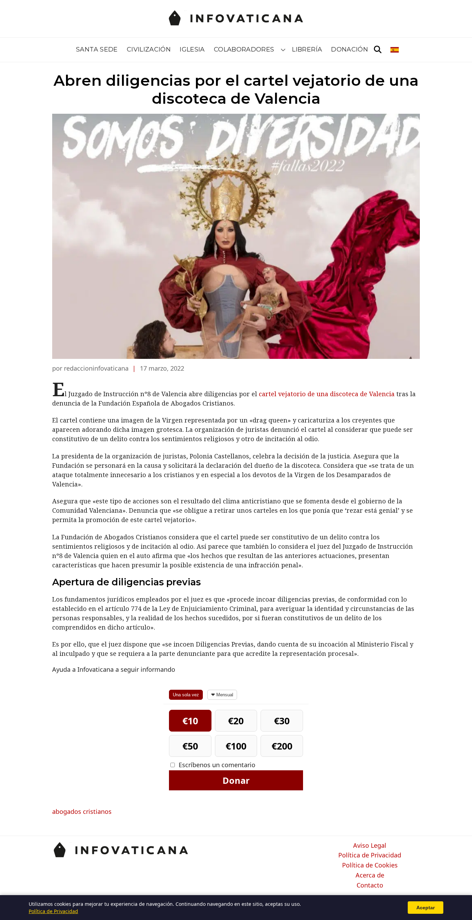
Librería (307, 49)
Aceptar (425, 907)
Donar (236, 780)
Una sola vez (186, 694)
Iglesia (192, 49)
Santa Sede (97, 49)
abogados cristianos (82, 811)
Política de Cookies (370, 865)
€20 (236, 720)
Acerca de (370, 875)
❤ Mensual (222, 694)
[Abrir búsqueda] (378, 50)
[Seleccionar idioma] (395, 50)
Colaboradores (244, 49)
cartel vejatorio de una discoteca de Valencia (327, 394)
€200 (282, 746)
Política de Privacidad (369, 855)
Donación (349, 49)
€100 (236, 746)
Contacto (370, 885)
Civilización (149, 49)
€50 (190, 746)
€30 (282, 720)
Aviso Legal (369, 845)
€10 (190, 720)
